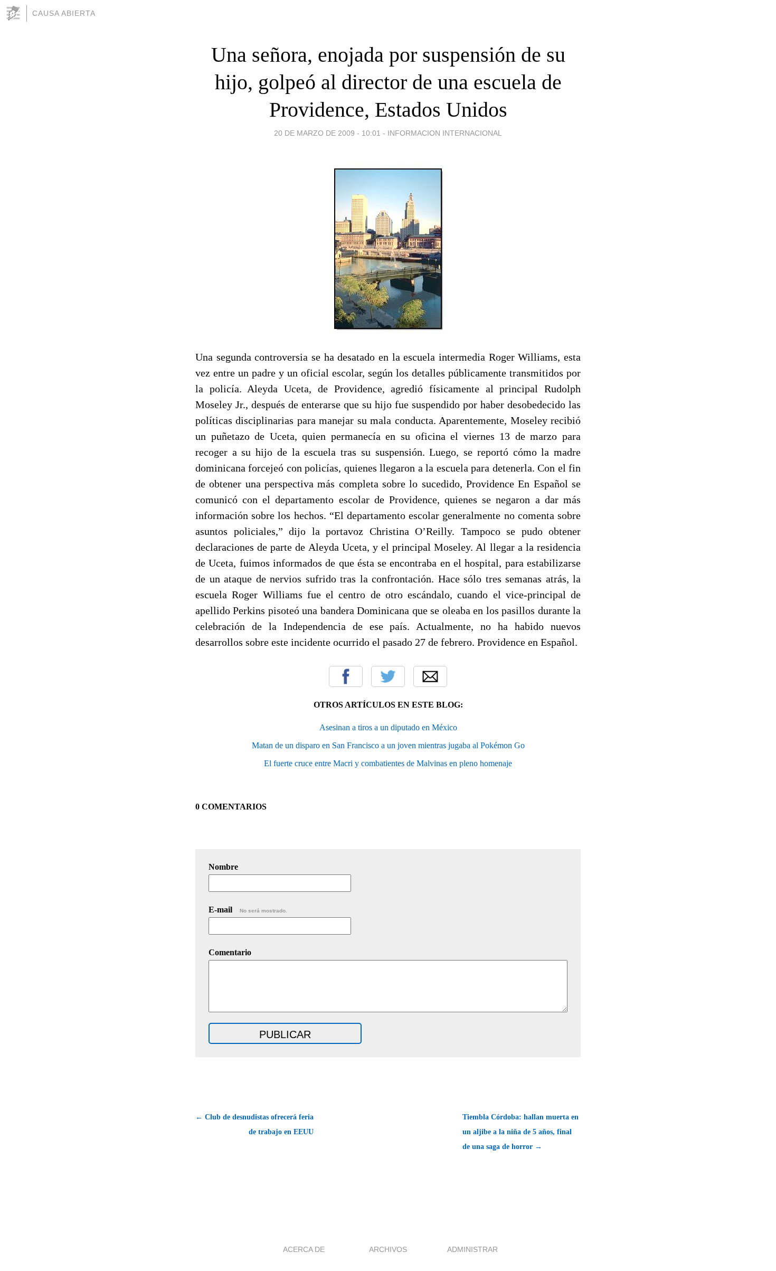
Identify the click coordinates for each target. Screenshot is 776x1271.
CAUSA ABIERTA (64, 13)
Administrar (472, 1249)
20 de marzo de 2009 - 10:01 (327, 133)
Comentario (230, 952)
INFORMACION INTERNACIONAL (444, 133)
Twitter (388, 676)
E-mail (248, 909)
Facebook (346, 676)
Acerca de (304, 1249)
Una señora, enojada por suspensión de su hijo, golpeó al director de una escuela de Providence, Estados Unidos (388, 82)
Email (430, 676)
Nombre (223, 866)
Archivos (388, 1249)
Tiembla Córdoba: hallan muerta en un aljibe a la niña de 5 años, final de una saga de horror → (520, 1132)
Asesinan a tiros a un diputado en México (388, 727)
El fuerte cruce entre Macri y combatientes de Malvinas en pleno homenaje (388, 763)
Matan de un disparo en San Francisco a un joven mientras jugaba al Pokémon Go (388, 745)
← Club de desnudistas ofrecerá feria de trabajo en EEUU (254, 1124)
